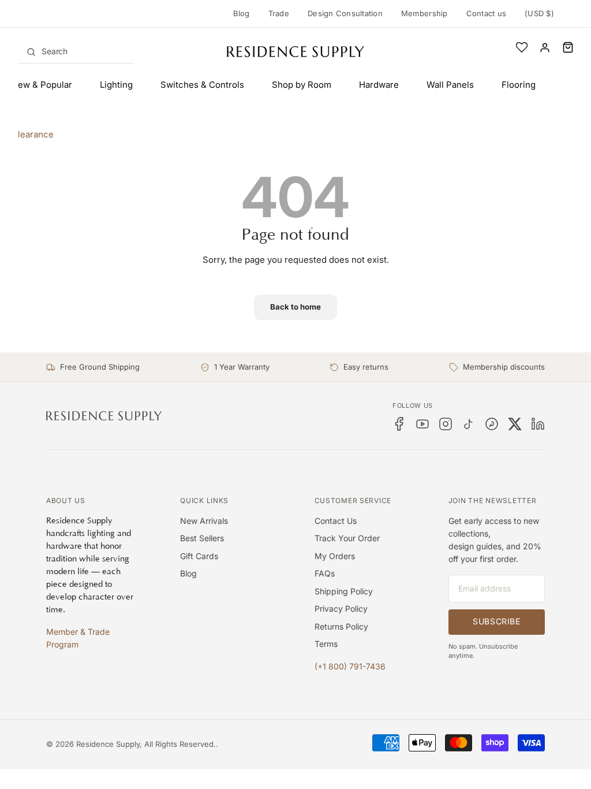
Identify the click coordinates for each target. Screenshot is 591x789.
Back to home (295, 306)
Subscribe (496, 621)
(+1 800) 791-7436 (350, 666)
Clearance (33, 134)
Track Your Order (347, 538)
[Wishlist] (521, 47)
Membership (424, 13)
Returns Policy (341, 626)
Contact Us (336, 521)
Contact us (486, 13)
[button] (568, 47)
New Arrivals (204, 521)
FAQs (325, 573)
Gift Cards (199, 556)
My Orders (335, 556)
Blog (241, 13)
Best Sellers (202, 538)
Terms (326, 644)
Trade (278, 13)
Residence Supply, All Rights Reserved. (146, 744)
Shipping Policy (344, 591)
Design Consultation (345, 13)
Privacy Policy (341, 608)
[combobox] (76, 51)
